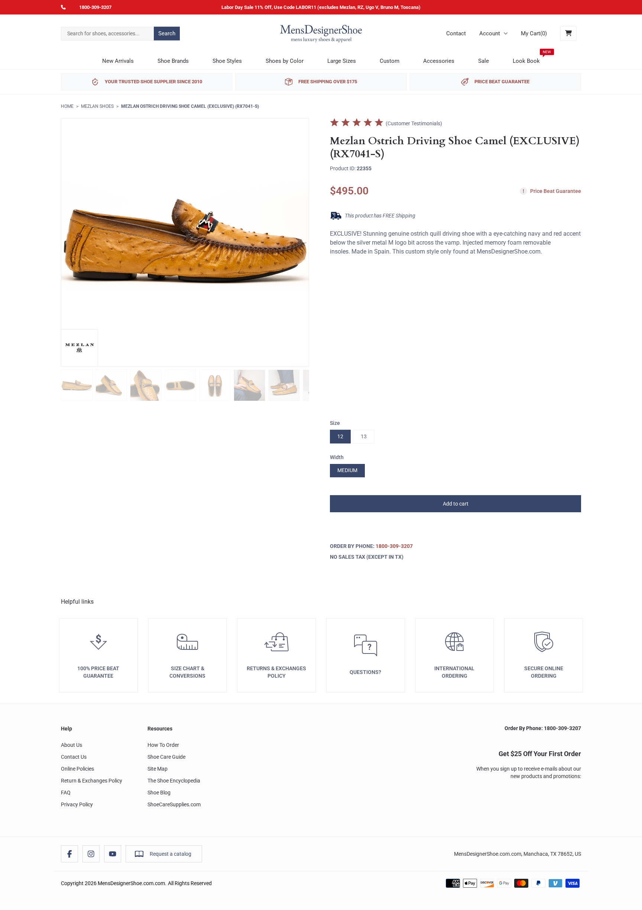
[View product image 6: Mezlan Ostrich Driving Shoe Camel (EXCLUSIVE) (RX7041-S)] (249, 385)
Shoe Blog (159, 793)
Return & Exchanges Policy (91, 781)
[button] (455, 503)
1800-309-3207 (95, 7)
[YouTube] (112, 854)
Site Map (157, 769)
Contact (456, 33)
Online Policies (77, 769)
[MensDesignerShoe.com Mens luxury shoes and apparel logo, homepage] (321, 33)
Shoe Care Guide (166, 757)
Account (489, 33)
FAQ (66, 793)
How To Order (163, 745)
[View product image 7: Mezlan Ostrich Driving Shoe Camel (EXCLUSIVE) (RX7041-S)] (284, 385)
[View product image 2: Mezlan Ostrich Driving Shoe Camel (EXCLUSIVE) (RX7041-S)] (111, 385)
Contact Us (74, 757)
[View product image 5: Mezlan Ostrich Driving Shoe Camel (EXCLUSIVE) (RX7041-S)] (215, 385)
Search (166, 33)
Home (67, 106)
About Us (71, 745)
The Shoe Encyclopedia (173, 781)
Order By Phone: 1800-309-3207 (543, 728)
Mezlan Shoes (97, 106)
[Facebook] (69, 854)
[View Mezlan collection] (79, 348)
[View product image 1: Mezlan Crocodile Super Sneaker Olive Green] (76, 385)
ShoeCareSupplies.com (174, 804)
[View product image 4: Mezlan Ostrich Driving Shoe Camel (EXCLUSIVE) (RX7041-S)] (180, 385)
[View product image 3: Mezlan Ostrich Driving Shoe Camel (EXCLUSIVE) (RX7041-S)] (145, 385)
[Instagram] (91, 854)
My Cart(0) (534, 33)
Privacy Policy (77, 804)
